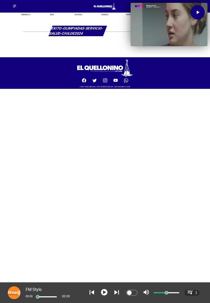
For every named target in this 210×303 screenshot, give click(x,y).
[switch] (132, 293)
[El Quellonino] (15, 8)
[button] (198, 12)
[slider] (37, 297)
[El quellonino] (105, 10)
